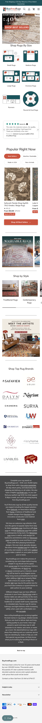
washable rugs (16, 528)
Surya (12, 512)
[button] (33, 9)
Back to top (21, 650)
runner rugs (13, 566)
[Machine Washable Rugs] (17, 251)
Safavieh (14, 510)
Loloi (23, 519)
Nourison (27, 514)
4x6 (12, 583)
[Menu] (38, 9)
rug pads (22, 611)
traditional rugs (22, 531)
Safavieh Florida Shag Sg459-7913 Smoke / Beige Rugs (16, 204)
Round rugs (27, 594)
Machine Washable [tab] (29, 156)
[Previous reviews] (4, 129)
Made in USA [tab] (12, 162)
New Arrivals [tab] (29, 162)
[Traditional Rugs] (10, 288)
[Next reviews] (38, 129)
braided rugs (22, 547)
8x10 (26, 568)
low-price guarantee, (28, 485)
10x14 (9, 571)
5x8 (19, 578)
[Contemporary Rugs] (29, 288)
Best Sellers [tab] (12, 156)
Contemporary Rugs (29, 301)
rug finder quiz (22, 492)
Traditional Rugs (10, 300)
